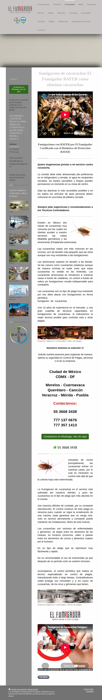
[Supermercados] (18, 273)
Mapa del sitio (33, 689)
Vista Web (90, 691)
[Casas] (18, 205)
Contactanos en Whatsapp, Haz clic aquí (65, 436)
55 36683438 (14, 146)
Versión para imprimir (19, 689)
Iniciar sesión (89, 689)
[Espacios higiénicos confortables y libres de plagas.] (65, 332)
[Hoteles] (18, 309)
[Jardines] (18, 255)
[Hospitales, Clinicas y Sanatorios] (18, 290)
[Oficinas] (18, 222)
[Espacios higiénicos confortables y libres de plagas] (65, 596)
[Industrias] (18, 238)
